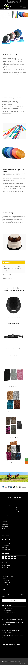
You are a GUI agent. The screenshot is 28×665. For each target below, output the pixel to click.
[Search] (20, 7)
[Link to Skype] (18, 663)
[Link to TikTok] (25, 663)
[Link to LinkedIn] (9, 557)
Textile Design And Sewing (8, 576)
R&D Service (5, 531)
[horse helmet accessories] (13, 374)
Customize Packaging (7, 584)
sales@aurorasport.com (14, 2)
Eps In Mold (4, 547)
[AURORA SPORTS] (11, 7)
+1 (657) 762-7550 (8, 610)
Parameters (8, 274)
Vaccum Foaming (6, 543)
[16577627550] (26, 459)
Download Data (9, 278)
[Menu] (24, 7)
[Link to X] (13, 663)
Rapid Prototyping (6, 567)
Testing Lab (4, 572)
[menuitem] (20, 7)
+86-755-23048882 (13, 1)
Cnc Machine (5, 570)
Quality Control (5, 580)
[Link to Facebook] (6, 557)
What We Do (5, 526)
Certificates (4, 533)
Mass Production (6, 582)
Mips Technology (6, 549)
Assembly (4, 578)
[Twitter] (3, 557)
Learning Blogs (5, 535)
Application (8, 262)
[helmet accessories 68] (13, 337)
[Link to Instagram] (15, 557)
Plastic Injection (5, 545)
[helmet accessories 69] (13, 305)
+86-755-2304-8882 (8, 608)
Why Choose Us (5, 528)
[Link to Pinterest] (16, 663)
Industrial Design (6, 565)
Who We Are (5, 524)
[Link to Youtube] (12, 557)
